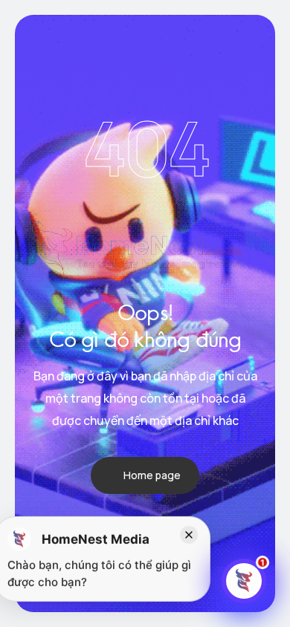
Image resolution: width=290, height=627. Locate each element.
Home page (152, 475)
